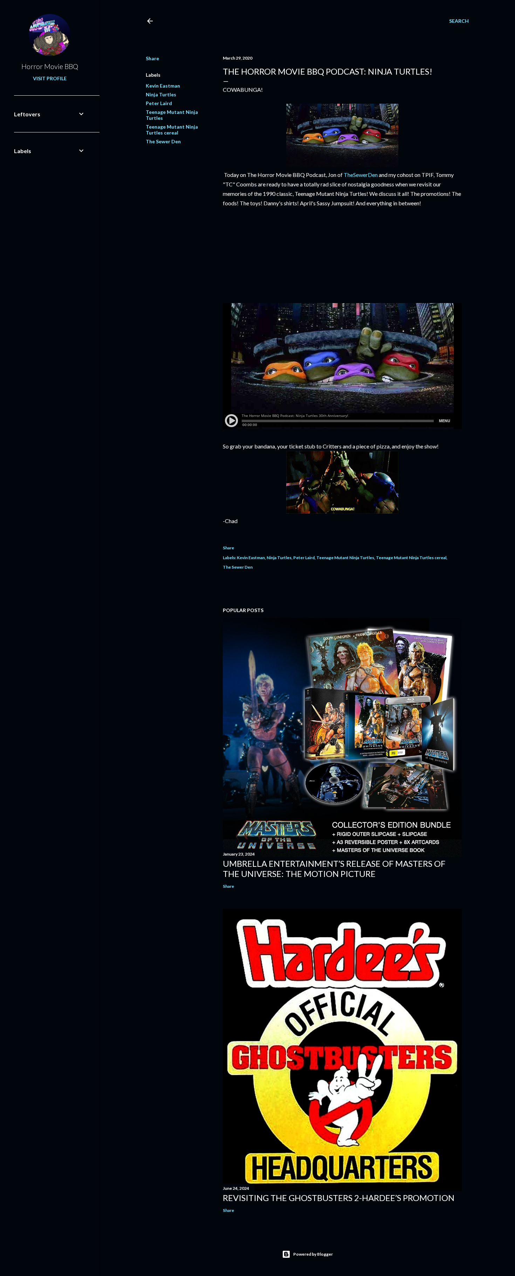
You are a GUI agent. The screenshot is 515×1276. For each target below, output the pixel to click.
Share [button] (152, 58)
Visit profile (50, 78)
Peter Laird (159, 103)
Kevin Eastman (163, 86)
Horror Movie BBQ (49, 66)
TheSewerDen (361, 174)
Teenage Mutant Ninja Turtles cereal (172, 130)
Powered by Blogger (313, 1254)
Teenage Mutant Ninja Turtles (345, 557)
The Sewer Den (163, 141)
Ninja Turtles (161, 94)
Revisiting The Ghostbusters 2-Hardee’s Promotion (338, 1198)
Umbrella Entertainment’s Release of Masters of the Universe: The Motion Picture (334, 868)
